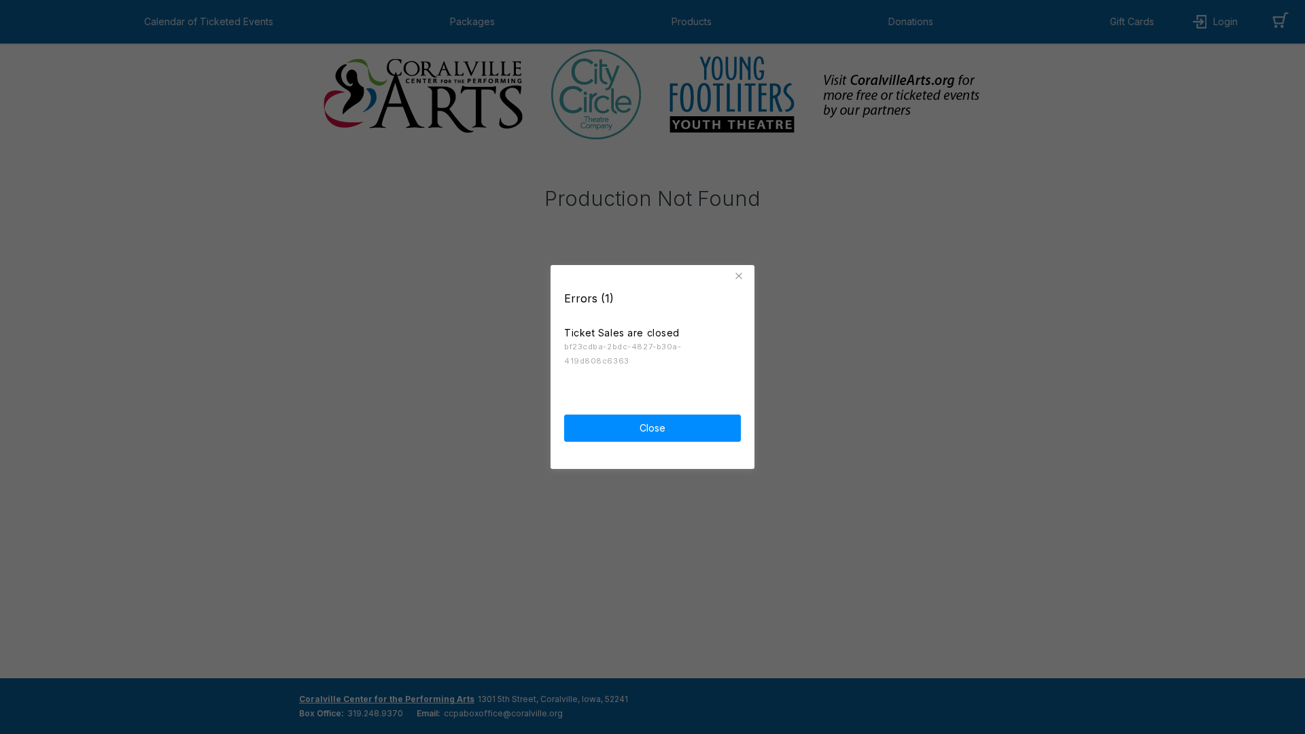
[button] (740, 276)
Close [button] (652, 428)
